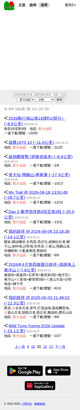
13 (51, 346)
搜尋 (44, 5)
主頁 (22, 5)
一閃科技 (26, 403)
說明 (33, 5)
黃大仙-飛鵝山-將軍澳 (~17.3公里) (39, 175)
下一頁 (60, 346)
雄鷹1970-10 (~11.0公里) (31, 142)
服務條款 (39, 403)
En (74, 5)
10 (33, 346)
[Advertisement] (40, 50)
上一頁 (20, 346)
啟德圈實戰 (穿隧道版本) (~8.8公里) (41, 156)
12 (45, 346)
